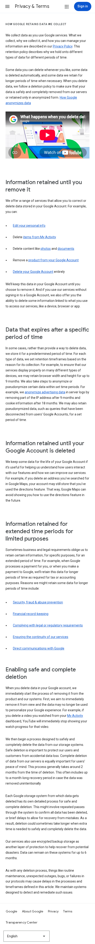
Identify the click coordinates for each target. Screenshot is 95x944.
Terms (67, 911)
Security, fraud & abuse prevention (38, 602)
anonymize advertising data (45, 392)
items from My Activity (39, 237)
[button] (7, 6)
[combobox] (26, 936)
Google (11, 911)
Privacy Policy (62, 46)
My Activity (75, 716)
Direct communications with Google (38, 648)
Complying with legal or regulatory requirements (48, 625)
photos (46, 248)
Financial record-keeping (30, 614)
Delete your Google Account (33, 271)
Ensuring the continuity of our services (40, 637)
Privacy (53, 911)
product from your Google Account (53, 260)
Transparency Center (21, 922)
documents (66, 248)
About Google (32, 911)
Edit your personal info (29, 225)
